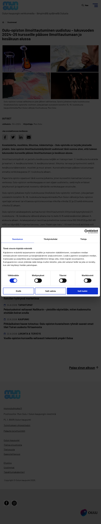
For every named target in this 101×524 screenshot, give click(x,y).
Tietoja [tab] (83, 239)
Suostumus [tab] (17, 239)
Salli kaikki (82, 291)
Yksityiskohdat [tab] (50, 239)
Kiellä (18, 291)
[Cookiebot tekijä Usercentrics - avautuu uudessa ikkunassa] (86, 231)
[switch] (38, 280)
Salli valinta (50, 291)
